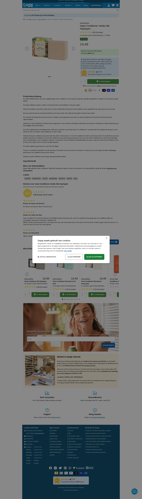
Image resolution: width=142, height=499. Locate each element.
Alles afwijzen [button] (74, 257)
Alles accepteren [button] (94, 257)
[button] (47, 257)
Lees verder (68, 251)
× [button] (106, 238)
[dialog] (71, 249)
